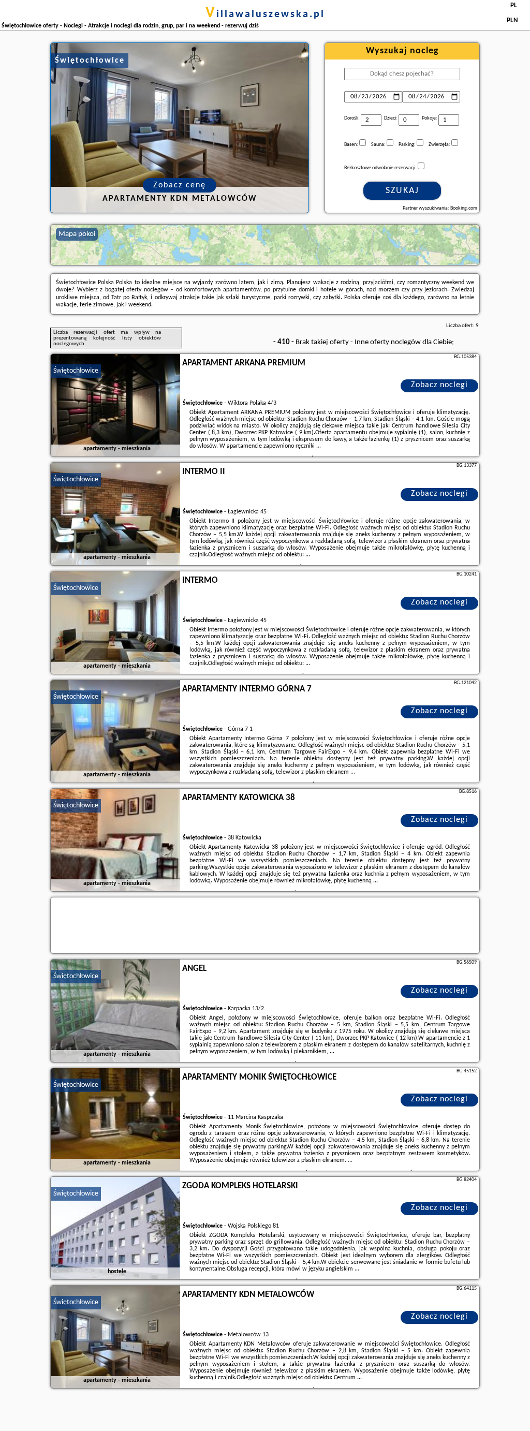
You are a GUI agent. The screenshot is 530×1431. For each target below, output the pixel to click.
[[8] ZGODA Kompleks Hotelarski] (115, 1228)
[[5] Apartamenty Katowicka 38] (115, 840)
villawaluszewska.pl (265, 14)
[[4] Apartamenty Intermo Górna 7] (115, 732)
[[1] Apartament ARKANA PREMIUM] (115, 406)
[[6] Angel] (115, 1011)
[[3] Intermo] (115, 623)
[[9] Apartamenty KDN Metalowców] (115, 1337)
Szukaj (402, 191)
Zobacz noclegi (439, 385)
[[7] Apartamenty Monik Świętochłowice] (115, 1120)
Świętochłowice (75, 371)
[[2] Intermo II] (115, 514)
